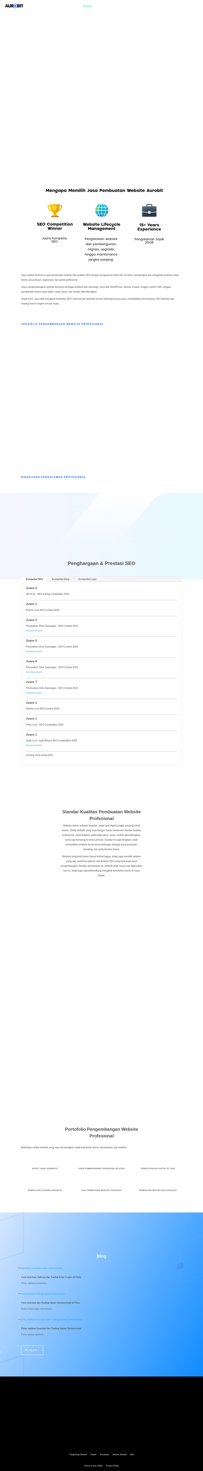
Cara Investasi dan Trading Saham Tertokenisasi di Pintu (50, 1303)
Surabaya (104, 1454)
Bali (132, 1454)
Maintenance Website (152, 6)
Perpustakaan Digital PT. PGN (158, 1169)
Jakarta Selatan (119, 1454)
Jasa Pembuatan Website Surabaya (101, 1190)
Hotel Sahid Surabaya (45, 1169)
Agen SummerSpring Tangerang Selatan (101, 1169)
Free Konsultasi (37, 67)
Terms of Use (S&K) (93, 1466)
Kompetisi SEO (34, 579)
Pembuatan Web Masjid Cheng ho (158, 1190)
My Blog (31, 1350)
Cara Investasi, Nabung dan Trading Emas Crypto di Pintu (51, 1277)
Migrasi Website (130, 6)
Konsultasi (192, 6)
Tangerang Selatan (78, 1454)
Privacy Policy (112, 1466)
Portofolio (179, 6)
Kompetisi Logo (87, 579)
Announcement (34, 630)
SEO (168, 6)
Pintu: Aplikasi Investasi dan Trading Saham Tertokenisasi (51, 1328)
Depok (94, 1454)
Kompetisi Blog (60, 579)
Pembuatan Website (105, 6)
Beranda (88, 6)
